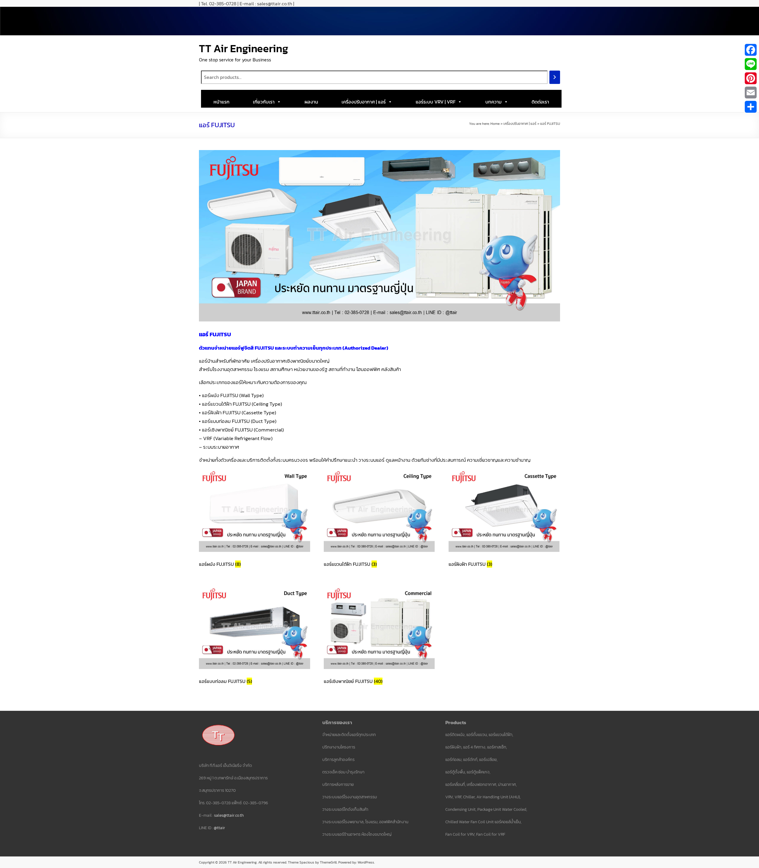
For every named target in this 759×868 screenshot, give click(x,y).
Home (495, 123)
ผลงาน (311, 101)
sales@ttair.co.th (229, 815)
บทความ (493, 101)
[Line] (751, 64)
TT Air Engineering (243, 48)
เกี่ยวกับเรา (264, 101)
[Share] (751, 107)
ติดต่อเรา (540, 101)
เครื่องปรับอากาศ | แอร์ (364, 101)
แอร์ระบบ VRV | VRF (435, 101)
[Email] (751, 92)
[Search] (554, 77)
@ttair (219, 828)
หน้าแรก (221, 101)
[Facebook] (751, 50)
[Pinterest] (751, 78)
